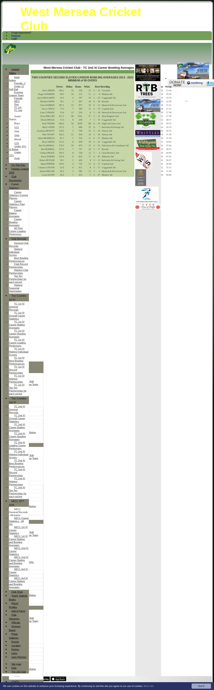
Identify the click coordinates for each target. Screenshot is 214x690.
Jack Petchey (18, 657)
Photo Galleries (14, 636)
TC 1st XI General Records (16, 306)
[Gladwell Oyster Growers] (193, 78)
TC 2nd (18, 110)
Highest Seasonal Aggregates (15, 288)
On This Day (18, 165)
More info (149, 686)
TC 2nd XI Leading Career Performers (17, 445)
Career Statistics (14, 186)
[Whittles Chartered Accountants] (147, 136)
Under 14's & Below (17, 148)
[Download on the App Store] (58, 680)
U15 (16, 143)
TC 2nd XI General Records (17, 409)
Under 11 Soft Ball (16, 88)
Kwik (17, 158)
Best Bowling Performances (18, 259)
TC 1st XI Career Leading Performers (17, 342)
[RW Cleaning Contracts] (140, 185)
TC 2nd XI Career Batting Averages (17, 427)
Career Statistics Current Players (18, 195)
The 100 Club (18, 671)
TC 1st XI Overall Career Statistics (17, 315)
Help (13, 667)
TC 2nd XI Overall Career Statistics (17, 418)
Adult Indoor (14, 79)
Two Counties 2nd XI (17, 400)
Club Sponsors (14, 616)
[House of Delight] (147, 208)
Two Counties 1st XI (17, 297)
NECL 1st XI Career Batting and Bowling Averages (18, 541)
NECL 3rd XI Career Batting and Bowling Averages (18, 583)
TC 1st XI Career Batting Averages (17, 324)
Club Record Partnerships (18, 265)
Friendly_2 (19, 83)
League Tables (14, 71)
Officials (15, 622)
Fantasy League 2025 (19, 170)
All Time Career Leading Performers (17, 231)
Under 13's (15, 154)
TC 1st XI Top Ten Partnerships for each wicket (17, 389)
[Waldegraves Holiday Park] (147, 150)
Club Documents (15, 178)
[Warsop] (143, 167)
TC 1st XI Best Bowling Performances (17, 360)
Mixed (17, 139)
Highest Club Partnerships (18, 271)
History (15, 649)
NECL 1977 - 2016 (17, 503)
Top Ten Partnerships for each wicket (17, 279)
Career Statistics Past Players (17, 204)
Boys (17, 123)
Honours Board (15, 628)
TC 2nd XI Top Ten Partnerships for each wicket (17, 492)
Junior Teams (15, 118)
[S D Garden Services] (145, 128)
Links (14, 653)
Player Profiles (13, 605)
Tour (16, 104)
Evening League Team (16, 94)
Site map (16, 664)
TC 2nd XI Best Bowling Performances (17, 463)
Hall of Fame (18, 611)
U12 (16, 127)
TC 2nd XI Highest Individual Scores (18, 454)
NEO (17, 101)
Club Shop (17, 591)
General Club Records (18, 244)
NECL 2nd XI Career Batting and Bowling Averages (18, 562)
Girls (16, 131)
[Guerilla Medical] (147, 80)
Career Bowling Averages (15, 222)
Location (16, 645)
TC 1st (17, 107)
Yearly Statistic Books (18, 597)
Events (15, 641)
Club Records (18, 238)
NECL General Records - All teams (18, 512)
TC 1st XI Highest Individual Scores (18, 351)
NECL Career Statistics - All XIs (19, 521)
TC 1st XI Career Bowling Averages (17, 333)
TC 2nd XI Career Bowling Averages (17, 436)
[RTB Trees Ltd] (146, 97)
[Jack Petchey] (147, 202)
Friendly (18, 98)
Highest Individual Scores (15, 252)
